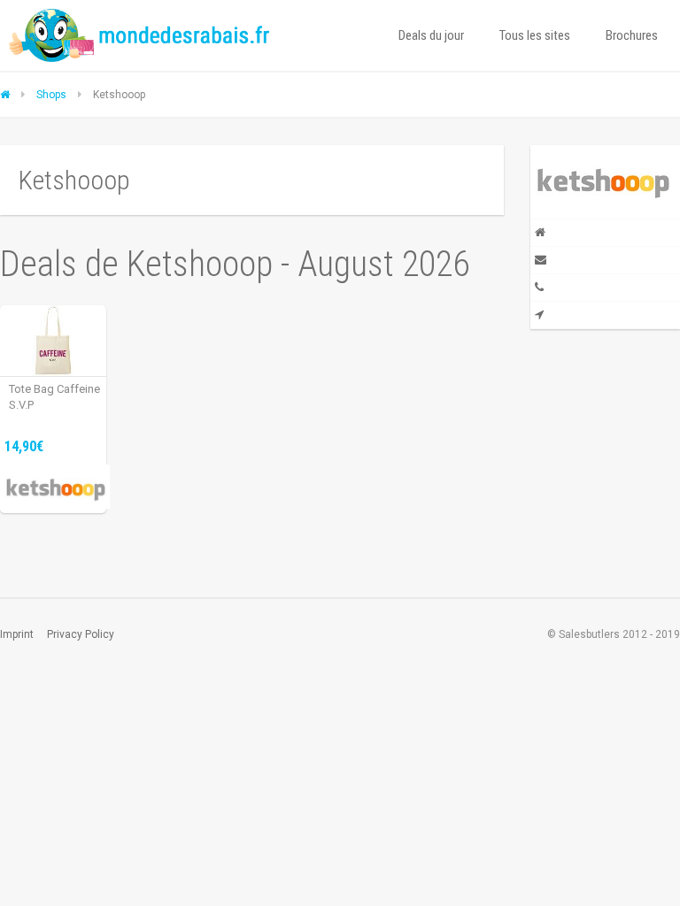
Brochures (632, 35)
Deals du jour (431, 35)
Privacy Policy (80, 634)
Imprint (17, 634)
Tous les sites (534, 35)
